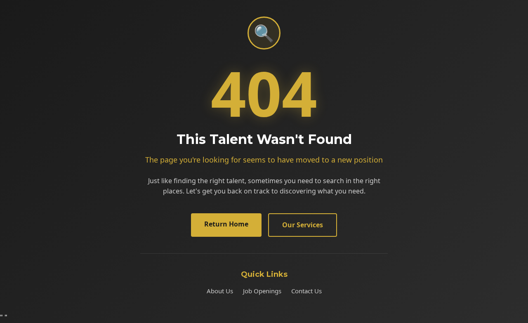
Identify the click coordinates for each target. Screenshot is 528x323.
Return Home (226, 224)
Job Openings (262, 291)
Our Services (302, 224)
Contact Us (306, 291)
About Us (220, 291)
